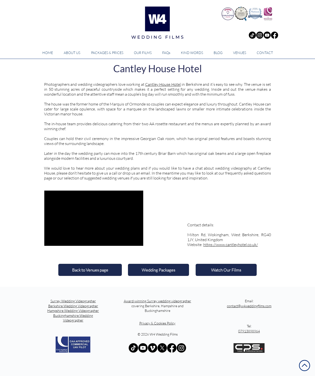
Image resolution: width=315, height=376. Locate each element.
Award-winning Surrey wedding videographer (157, 301)
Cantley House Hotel (163, 84)
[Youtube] (267, 35)
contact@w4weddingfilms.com (249, 306)
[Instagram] (259, 35)
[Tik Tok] (252, 35)
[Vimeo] (152, 348)
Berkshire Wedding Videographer (73, 306)
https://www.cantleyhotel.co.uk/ (230, 244)
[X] (162, 348)
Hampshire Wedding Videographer (73, 310)
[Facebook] (274, 35)
